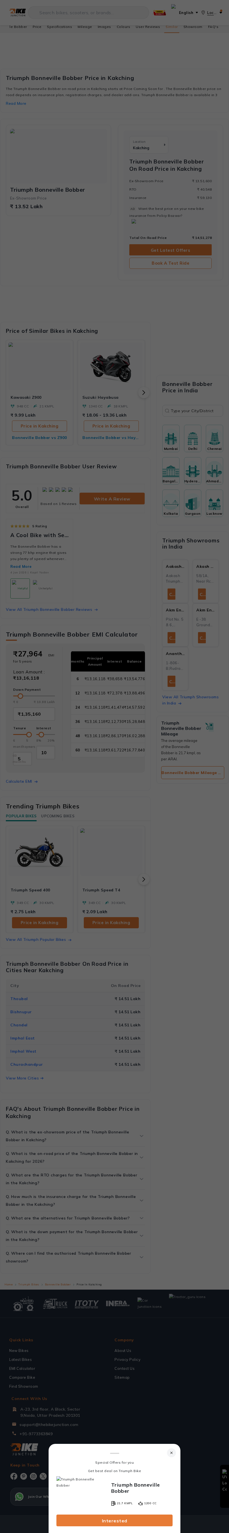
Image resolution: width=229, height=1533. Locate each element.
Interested (114, 1520)
